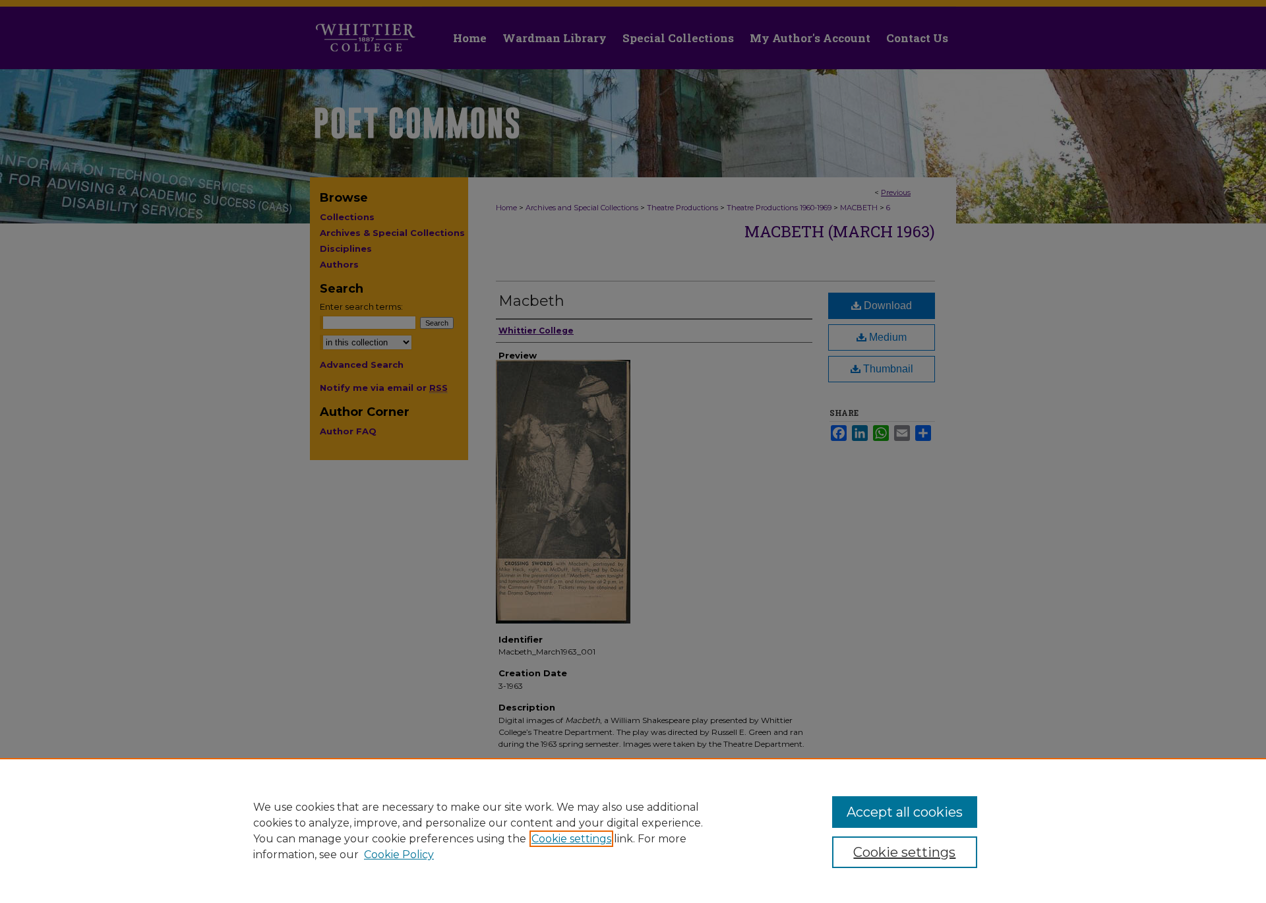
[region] (633, 830)
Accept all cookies (905, 812)
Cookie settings (571, 838)
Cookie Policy (399, 854)
